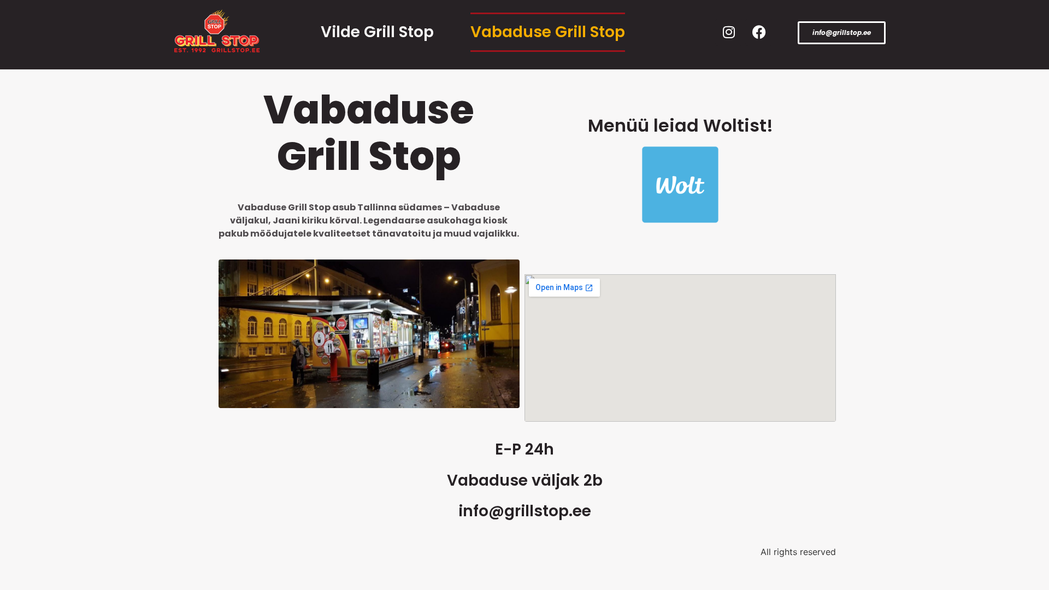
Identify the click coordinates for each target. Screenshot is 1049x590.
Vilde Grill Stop (377, 32)
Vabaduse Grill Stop (547, 32)
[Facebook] (759, 32)
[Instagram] (728, 32)
